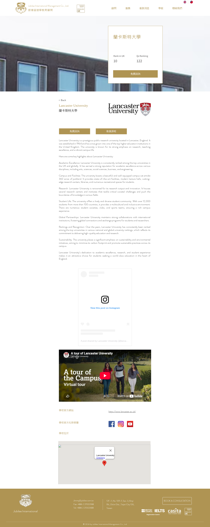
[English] (185, 2)
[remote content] (105, 307)
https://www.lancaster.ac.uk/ (122, 411)
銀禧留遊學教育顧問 (40, 10)
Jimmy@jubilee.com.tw (83, 500)
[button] (159, 8)
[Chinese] (191, 2)
